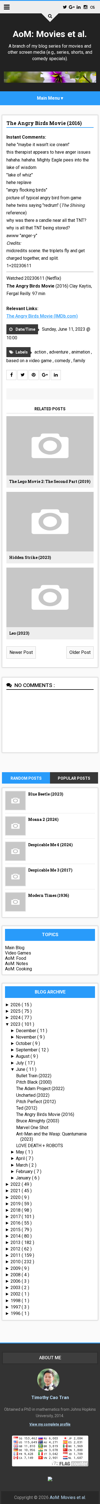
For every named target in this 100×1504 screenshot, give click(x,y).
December (26, 1030)
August (23, 1056)
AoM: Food (15, 958)
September (27, 1049)
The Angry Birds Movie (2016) (44, 123)
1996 (16, 1313)
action (40, 352)
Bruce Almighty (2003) (37, 1120)
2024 (16, 1017)
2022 (16, 1184)
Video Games (18, 953)
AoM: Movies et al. (50, 34)
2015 (16, 1229)
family (79, 360)
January (24, 1178)
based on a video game (29, 360)
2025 (16, 1011)
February (25, 1171)
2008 (16, 1274)
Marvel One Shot (32, 1127)
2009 (16, 1268)
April (21, 1158)
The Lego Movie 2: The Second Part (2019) (50, 481)
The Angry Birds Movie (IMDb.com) (42, 316)
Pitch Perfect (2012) (36, 1101)
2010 (16, 1261)
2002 (16, 1294)
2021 (16, 1190)
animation (81, 352)
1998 (16, 1300)
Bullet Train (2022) (33, 1075)
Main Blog (14, 947)
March (22, 1165)
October (24, 1043)
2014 (16, 1236)
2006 (16, 1281)
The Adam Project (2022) (40, 1088)
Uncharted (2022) (32, 1095)
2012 (16, 1249)
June (21, 1069)
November (26, 1037)
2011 (16, 1255)
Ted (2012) (26, 1108)
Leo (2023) (19, 633)
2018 (16, 1210)
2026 (16, 1004)
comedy (63, 360)
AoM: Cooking (18, 968)
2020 (16, 1197)
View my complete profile (50, 1424)
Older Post (80, 652)
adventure (59, 352)
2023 (16, 1024)
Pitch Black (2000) (34, 1082)
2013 (16, 1242)
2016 (16, 1223)
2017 (16, 1216)
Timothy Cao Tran (50, 1397)
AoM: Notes (16, 963)
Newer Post (21, 652)
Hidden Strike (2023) (30, 557)
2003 (16, 1287)
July (20, 1063)
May (20, 1152)
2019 (16, 1203)
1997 (16, 1307)
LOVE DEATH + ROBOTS (39, 1145)
